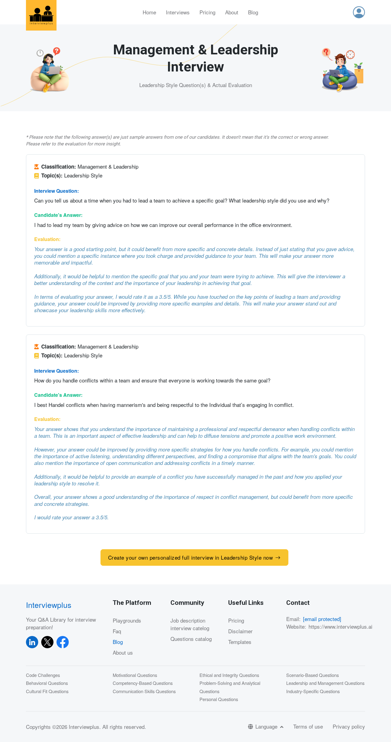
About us (123, 652)
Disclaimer (240, 631)
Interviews (178, 12)
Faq (117, 631)
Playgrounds (127, 620)
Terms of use (308, 726)
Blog (253, 12)
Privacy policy (349, 726)
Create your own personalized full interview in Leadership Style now (190, 557)
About (231, 12)
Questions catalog (191, 638)
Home (149, 12)
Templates (239, 641)
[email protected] (322, 619)
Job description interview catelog (189, 624)
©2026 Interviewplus (75, 726)
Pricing (207, 12)
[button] (359, 12)
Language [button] (267, 726)
